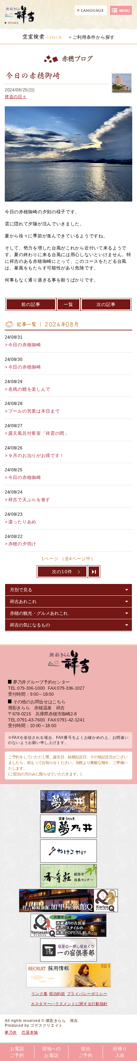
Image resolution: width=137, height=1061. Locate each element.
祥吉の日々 (16, 96)
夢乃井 (11, 1032)
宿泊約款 (57, 993)
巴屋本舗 (30, 1032)
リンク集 (39, 993)
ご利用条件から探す (94, 37)
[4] (94, 571)
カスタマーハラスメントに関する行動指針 (69, 1004)
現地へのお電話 (51, 1052)
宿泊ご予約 (86, 1052)
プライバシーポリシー (87, 993)
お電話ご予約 (17, 1052)
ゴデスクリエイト (46, 1025)
